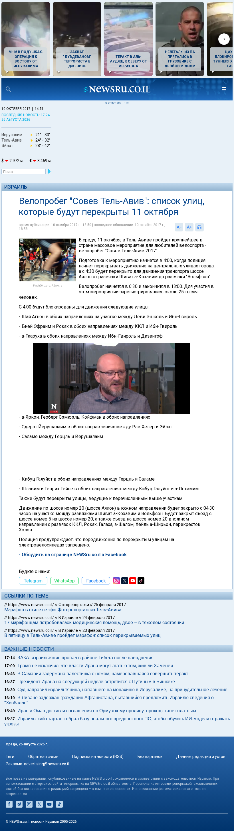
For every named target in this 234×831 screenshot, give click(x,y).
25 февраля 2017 (110, 604)
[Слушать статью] (205, 227)
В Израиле (68, 617)
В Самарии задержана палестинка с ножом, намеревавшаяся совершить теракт (102, 673)
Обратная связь (43, 756)
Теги (10, 756)
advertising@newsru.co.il (46, 764)
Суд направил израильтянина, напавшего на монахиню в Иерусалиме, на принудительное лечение (122, 689)
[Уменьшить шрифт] (179, 227)
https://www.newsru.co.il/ (31, 604)
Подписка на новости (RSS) (98, 756)
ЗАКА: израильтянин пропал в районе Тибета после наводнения (85, 657)
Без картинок (150, 756)
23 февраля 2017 (98, 630)
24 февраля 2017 (98, 617)
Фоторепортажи (73, 604)
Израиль (15, 187)
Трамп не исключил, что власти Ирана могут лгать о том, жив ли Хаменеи (95, 665)
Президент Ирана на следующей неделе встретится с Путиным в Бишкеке (96, 681)
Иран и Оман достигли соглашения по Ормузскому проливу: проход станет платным (106, 710)
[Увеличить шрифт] (189, 227)
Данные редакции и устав (200, 756)
